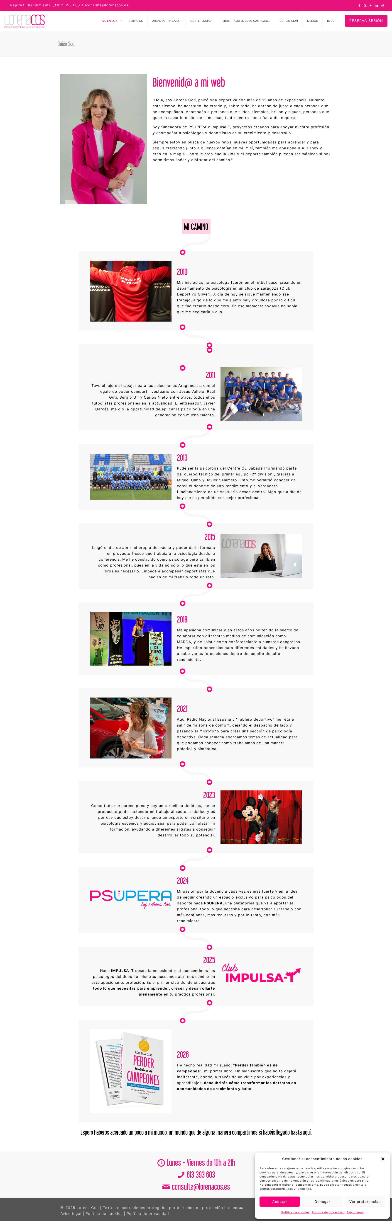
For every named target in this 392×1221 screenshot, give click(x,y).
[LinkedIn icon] (376, 5)
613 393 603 (68, 5)
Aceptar (279, 1201)
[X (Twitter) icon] (365, 5)
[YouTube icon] (370, 5)
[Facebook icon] (359, 5)
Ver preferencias (365, 1201)
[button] (383, 1159)
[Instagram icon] (382, 5)
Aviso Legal (355, 1212)
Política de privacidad (328, 1212)
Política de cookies (295, 1212)
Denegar (322, 1201)
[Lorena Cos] (25, 21)
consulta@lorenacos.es (107, 5)
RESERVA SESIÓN (366, 20)
